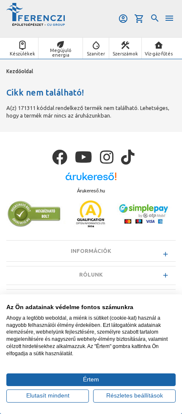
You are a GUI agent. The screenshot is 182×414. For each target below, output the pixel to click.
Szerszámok (125, 53)
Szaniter (96, 53)
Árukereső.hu (91, 190)
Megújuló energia (61, 53)
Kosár (140, 19)
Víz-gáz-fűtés (159, 53)
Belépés (124, 19)
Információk (91, 251)
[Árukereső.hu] (91, 179)
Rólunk (91, 274)
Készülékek (22, 53)
